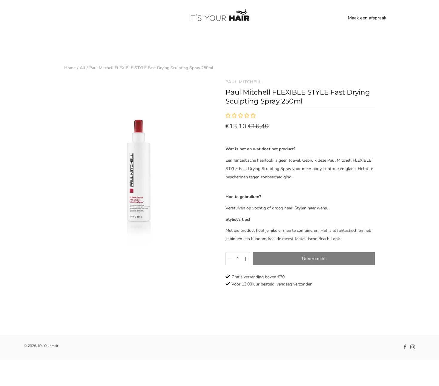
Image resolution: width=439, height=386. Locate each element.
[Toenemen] (245, 258)
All (82, 68)
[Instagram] (412, 347)
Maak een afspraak (367, 18)
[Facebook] (405, 347)
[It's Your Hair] (219, 18)
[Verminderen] (229, 258)
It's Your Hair (48, 345)
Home (70, 68)
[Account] (397, 18)
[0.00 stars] (241, 116)
